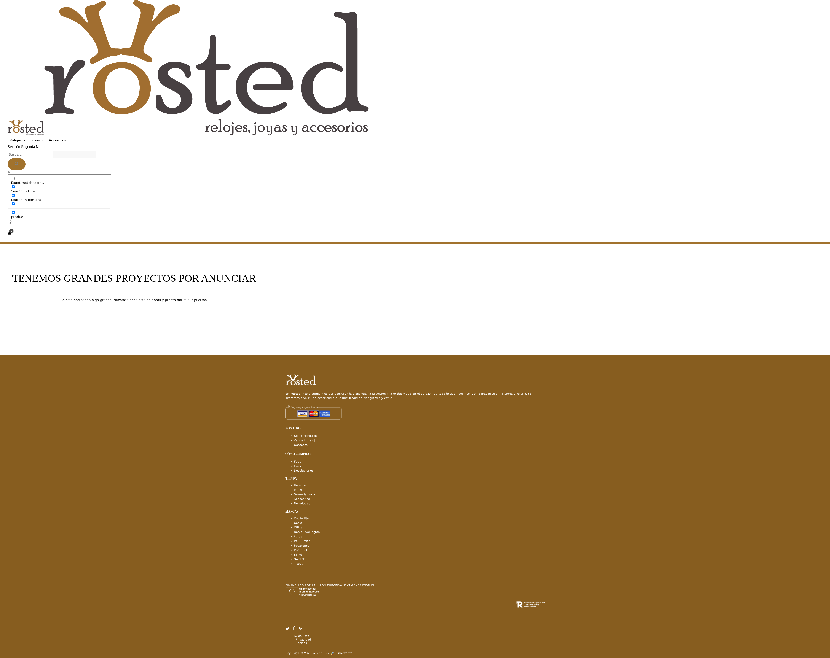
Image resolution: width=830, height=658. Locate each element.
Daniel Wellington (307, 532)
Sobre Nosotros (305, 435)
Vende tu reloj (304, 440)
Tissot (298, 563)
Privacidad (303, 639)
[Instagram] (287, 629)
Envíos (298, 466)
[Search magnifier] (17, 164)
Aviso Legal (302, 635)
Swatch (299, 559)
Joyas (35, 140)
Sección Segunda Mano (26, 147)
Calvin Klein (302, 518)
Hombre (300, 485)
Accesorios (57, 140)
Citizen (299, 527)
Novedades (302, 503)
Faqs (297, 461)
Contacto (301, 445)
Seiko (298, 554)
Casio (298, 522)
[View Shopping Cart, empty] (9, 233)
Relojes (16, 140)
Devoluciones (303, 470)
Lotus (298, 536)
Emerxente (344, 653)
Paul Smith (302, 541)
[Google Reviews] (300, 629)
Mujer (298, 489)
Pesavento (301, 545)
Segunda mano (305, 494)
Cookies (301, 643)
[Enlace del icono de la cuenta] (10, 222)
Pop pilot (300, 550)
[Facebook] (293, 629)
